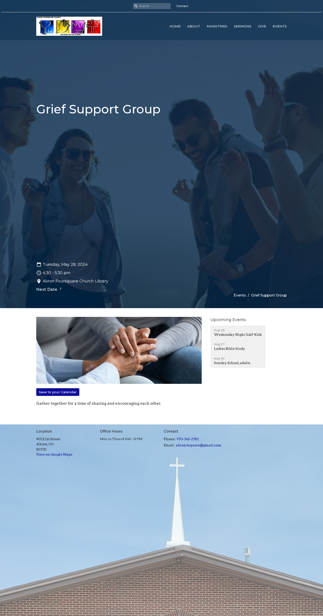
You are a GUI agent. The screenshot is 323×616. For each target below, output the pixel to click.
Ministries (217, 26)
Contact (182, 6)
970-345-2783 (188, 439)
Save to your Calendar (58, 392)
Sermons (242, 26)
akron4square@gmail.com (198, 445)
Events (280, 26)
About (193, 26)
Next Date (47, 289)
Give (262, 26)
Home (175, 26)
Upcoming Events (228, 319)
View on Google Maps (54, 454)
